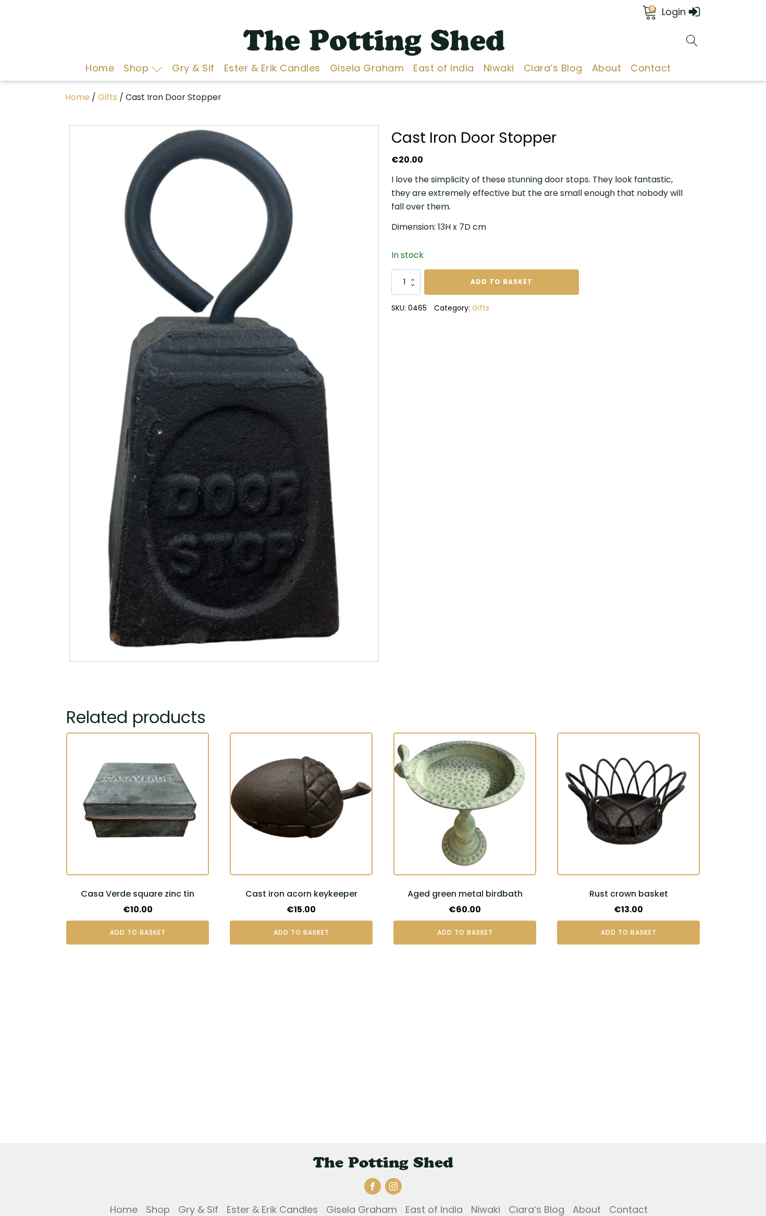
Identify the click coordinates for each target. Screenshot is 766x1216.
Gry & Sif (193, 68)
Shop (136, 68)
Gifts (107, 97)
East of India (443, 68)
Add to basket (502, 281)
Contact (651, 68)
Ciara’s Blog (553, 68)
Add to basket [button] (138, 932)
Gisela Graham (367, 68)
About (607, 68)
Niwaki (499, 68)
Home (99, 68)
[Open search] (692, 40)
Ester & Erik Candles (272, 68)
